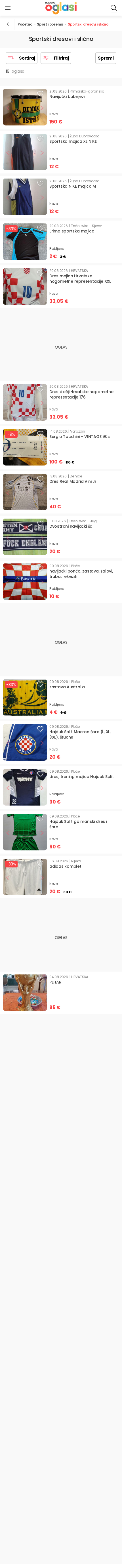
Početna (25, 24)
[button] (7, 8)
